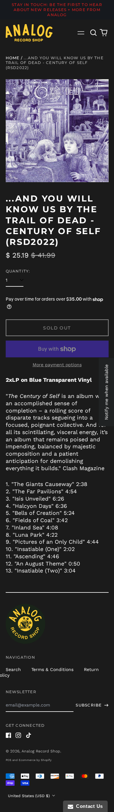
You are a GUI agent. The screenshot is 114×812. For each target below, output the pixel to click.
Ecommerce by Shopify (35, 760)
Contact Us (88, 806)
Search (13, 669)
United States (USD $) (29, 796)
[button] (94, 33)
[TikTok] (28, 735)
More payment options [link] (57, 364)
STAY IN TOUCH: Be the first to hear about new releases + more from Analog (57, 9)
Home (13, 57)
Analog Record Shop (41, 751)
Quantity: (18, 271)
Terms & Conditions (52, 669)
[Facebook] (8, 735)
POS (8, 760)
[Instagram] (18, 735)
